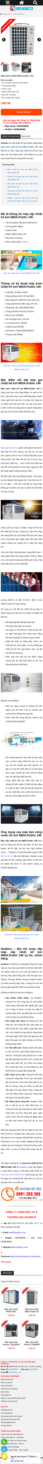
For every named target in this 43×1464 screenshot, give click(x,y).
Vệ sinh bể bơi (6, 1425)
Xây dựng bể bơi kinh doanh (11, 1416)
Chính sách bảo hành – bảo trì (12, 1444)
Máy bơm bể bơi (7, 1379)
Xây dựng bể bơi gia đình (10, 1419)
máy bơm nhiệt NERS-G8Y (12, 1175)
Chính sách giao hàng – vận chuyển (15, 1450)
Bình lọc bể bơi (6, 1382)
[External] (4, 1442)
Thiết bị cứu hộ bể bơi (9, 1401)
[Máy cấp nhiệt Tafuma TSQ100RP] (11, 1336)
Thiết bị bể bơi (18, 14)
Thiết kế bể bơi (6, 1410)
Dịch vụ (4, 1407)
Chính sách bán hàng (11, 1431)
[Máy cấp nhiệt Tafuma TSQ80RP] (31, 1336)
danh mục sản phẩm (10, 1376)
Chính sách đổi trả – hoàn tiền (12, 1437)
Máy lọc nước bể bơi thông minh (13, 1398)
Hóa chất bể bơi (7, 1386)
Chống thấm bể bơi (8, 1422)
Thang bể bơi (6, 1395)
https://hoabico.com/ (19, 1247)
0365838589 (13, 1369)
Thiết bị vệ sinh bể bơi (9, 1389)
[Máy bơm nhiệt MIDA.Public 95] (31, 1303)
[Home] (21, 8)
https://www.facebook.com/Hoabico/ (26, 1256)
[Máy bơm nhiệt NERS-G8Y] (11, 1303)
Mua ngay (24, 112)
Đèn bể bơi (5, 1392)
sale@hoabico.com (14, 1372)
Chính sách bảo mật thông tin (12, 1434)
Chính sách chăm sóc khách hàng (14, 1440)
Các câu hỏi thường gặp (10, 1447)
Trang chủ (6, 14)
